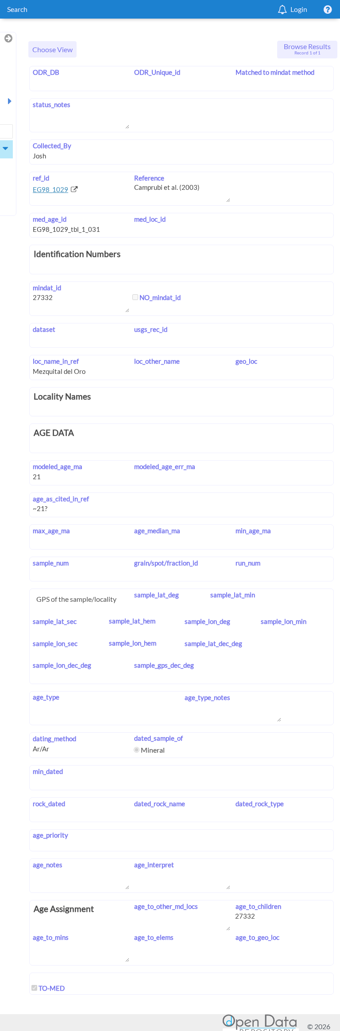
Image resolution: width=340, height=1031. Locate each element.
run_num (248, 563)
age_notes (47, 865)
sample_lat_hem (132, 621)
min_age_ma (253, 531)
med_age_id (49, 219)
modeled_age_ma (57, 466)
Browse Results (307, 48)
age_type (46, 697)
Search (17, 9)
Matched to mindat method (275, 72)
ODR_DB (46, 72)
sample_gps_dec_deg (164, 665)
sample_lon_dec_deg (62, 665)
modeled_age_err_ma (164, 466)
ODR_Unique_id (157, 72)
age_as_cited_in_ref (61, 499)
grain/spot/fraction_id (166, 563)
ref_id (41, 178)
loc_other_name (157, 361)
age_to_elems (154, 937)
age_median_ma (157, 531)
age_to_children (258, 906)
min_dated (48, 771)
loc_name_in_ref (56, 361)
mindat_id (47, 288)
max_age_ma (51, 531)
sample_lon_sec (55, 643)
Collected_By (52, 146)
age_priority (50, 835)
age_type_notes (207, 697)
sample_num (51, 563)
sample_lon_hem (132, 643)
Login (298, 9)
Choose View (52, 49)
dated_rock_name (159, 804)
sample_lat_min (232, 595)
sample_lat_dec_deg (213, 643)
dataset (44, 329)
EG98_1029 (50, 189)
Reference (149, 178)
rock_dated (49, 804)
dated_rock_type (259, 804)
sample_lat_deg (156, 595)
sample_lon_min (283, 621)
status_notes (51, 104)
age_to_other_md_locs (166, 906)
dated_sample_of (158, 738)
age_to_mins (51, 937)
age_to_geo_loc (257, 937)
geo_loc (246, 361)
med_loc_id (150, 219)
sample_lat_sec (55, 621)
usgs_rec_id (150, 329)
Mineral (152, 750)
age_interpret (154, 865)
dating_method (54, 738)
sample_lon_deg (207, 621)
